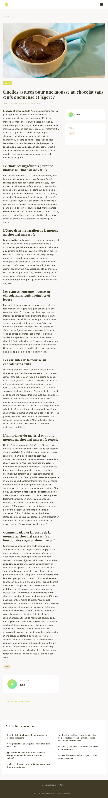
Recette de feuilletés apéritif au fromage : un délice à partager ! (27, 736)
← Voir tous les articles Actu (16, 701)
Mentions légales (49, 785)
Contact (62, 785)
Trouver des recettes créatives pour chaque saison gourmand (77, 756)
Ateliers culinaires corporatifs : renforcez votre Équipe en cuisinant (28, 765)
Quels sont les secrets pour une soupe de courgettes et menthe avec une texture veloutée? (26, 755)
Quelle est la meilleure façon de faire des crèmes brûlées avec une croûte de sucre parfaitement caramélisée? (77, 738)
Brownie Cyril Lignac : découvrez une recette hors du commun (78, 748)
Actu (13, 17)
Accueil (6, 17)
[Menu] (101, 4)
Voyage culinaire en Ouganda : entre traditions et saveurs (28, 745)
